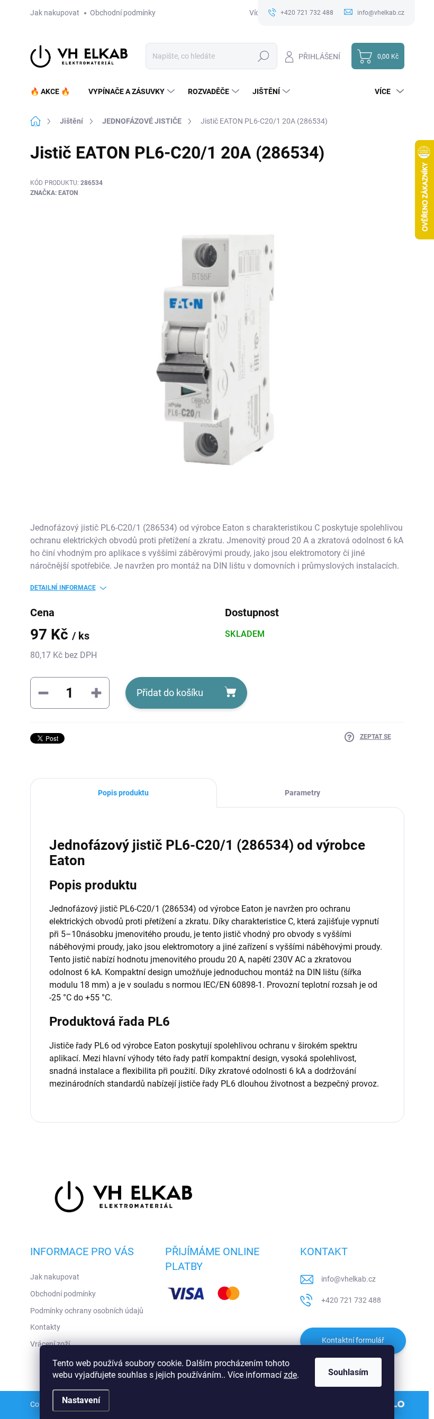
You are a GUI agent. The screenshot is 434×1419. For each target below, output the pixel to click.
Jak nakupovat (54, 12)
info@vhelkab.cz (348, 1279)
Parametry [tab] (302, 793)
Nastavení (81, 1400)
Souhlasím (348, 1372)
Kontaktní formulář (353, 1340)
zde (290, 1375)
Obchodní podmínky (123, 12)
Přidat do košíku (170, 692)
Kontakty (45, 1327)
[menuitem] (54, 91)
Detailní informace (63, 587)
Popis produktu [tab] (123, 793)
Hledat (263, 56)
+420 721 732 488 (351, 1300)
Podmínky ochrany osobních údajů (86, 1310)
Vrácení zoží (50, 1344)
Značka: (54, 193)
